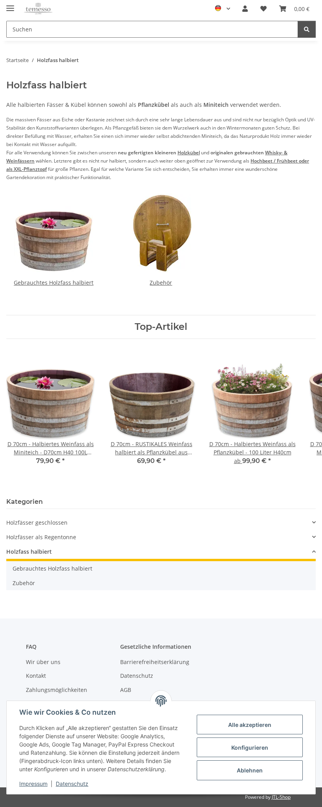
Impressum (33, 783)
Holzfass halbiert (29, 551)
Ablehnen (250, 770)
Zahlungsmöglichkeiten (56, 690)
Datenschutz (72, 783)
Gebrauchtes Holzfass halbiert (53, 282)
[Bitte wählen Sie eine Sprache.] (222, 8)
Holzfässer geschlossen (37, 522)
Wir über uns (43, 662)
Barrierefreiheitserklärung (154, 662)
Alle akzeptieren (249, 724)
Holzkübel (188, 152)
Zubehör (161, 282)
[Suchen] (307, 29)
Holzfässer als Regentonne (41, 537)
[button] (245, 8)
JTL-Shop (281, 797)
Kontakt (36, 675)
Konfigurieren (249, 747)
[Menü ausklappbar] (10, 5)
